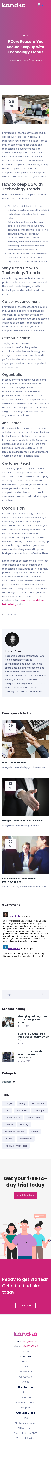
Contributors (25, 1371)
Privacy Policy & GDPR (25, 1433)
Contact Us (25, 1376)
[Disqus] (25, 946)
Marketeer (22, 1110)
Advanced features (14, 1131)
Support (25, 1407)
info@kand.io (30, 1341)
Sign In (25, 1392)
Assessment (26, 1138)
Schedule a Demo (25, 1402)
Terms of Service (25, 1438)
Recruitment (38, 1103)
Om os (25, 1381)
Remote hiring (34, 1117)
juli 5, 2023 (23, 1043)
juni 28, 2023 (24, 1061)
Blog (25, 1418)
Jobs (7, 1110)
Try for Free (25, 1305)
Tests (25, 1366)
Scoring (8, 1138)
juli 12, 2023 (23, 1026)
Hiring (22, 1103)
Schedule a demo (25, 1195)
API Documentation (25, 1423)
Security (24, 1124)
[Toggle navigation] (47, 5)
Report (34, 1131)
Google (8, 1103)
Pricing (25, 1361)
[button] (40, 5)
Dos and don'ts (12, 1117)
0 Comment (35, 60)
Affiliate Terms (25, 1428)
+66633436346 (30, 1346)
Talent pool (39, 1110)
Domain (9, 1124)
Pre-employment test (16, 1145)
